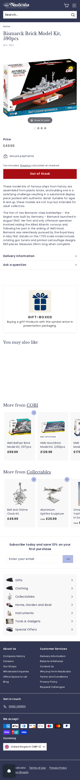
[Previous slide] (7, 86)
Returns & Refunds (51, 661)
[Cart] (66, 5)
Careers (8, 661)
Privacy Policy (48, 682)
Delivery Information (52, 656)
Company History (14, 656)
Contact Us (47, 666)
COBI (32, 405)
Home (6, 26)
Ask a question (14, 265)
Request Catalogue (52, 687)
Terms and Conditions (54, 676)
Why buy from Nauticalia (55, 671)
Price (7, 139)
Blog (6, 682)
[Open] (9, 771)
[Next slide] (73, 86)
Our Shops (9, 666)
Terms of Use (37, 768)
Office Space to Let (15, 676)
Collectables (39, 472)
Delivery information (19, 256)
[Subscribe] (68, 559)
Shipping (25, 165)
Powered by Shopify (15, 772)
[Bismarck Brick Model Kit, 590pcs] (35, 128)
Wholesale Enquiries (16, 671)
